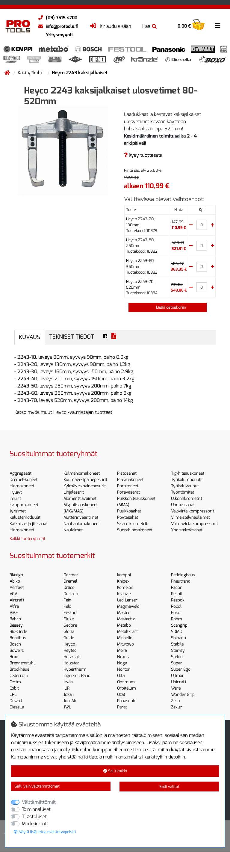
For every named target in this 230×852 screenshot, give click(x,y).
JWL (67, 707)
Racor (176, 587)
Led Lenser (127, 600)
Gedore (70, 625)
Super (176, 663)
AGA (13, 594)
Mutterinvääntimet (80, 517)
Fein (67, 600)
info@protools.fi (62, 26)
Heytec (69, 650)
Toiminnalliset (36, 809)
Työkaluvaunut (185, 486)
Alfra (14, 606)
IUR (66, 688)
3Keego (16, 575)
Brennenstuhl (22, 663)
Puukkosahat (129, 511)
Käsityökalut (31, 73)
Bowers (17, 650)
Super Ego (180, 669)
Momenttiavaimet (79, 498)
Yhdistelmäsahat (186, 530)
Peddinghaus (183, 575)
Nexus (123, 657)
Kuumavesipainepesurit (85, 479)
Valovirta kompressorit (192, 511)
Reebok (177, 600)
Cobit (14, 688)
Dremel (70, 581)
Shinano (178, 638)
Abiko (15, 581)
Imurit (15, 498)
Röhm (176, 619)
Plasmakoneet (130, 479)
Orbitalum (126, 688)
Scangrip (179, 625)
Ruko (175, 613)
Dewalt (16, 701)
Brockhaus (19, 669)
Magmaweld (128, 606)
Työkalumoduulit (187, 479)
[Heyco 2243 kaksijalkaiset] (63, 150)
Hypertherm (75, 669)
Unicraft (178, 682)
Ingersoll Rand (76, 675)
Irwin (68, 682)
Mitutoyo (125, 644)
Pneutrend (180, 581)
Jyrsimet (18, 511)
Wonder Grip (183, 694)
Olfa (121, 675)
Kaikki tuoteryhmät (27, 539)
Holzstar (71, 663)
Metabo (124, 625)
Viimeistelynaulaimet (190, 517)
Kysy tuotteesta (145, 155)
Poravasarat (128, 492)
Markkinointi (35, 824)
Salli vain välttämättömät (37, 786)
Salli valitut (169, 786)
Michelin (124, 638)
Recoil (176, 594)
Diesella (17, 707)
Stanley (178, 650)
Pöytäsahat (127, 517)
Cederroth (19, 675)
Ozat (121, 694)
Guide (68, 638)
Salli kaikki (117, 770)
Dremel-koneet (23, 479)
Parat (122, 707)
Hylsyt (16, 492)
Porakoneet (127, 486)
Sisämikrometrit (132, 524)
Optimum (126, 682)
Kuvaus (29, 337)
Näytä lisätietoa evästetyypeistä (47, 831)
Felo (67, 606)
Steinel (177, 657)
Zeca (175, 701)
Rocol (176, 606)
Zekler (176, 707)
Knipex (123, 581)
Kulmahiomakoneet (81, 473)
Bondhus (18, 638)
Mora (122, 650)
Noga (122, 663)
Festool (70, 613)
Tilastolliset (34, 816)
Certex (15, 682)
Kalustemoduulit (25, 517)
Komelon (125, 587)
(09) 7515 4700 (61, 18)
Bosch (15, 644)
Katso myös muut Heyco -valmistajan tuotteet (63, 412)
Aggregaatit (20, 473)
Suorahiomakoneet (134, 530)
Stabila (177, 644)
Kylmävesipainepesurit (84, 486)
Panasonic (126, 701)
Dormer (70, 575)
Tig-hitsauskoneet (187, 473)
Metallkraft (127, 631)
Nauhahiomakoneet (81, 524)
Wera (176, 688)
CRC (13, 694)
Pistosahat (127, 473)
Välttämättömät (39, 802)
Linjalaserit (73, 492)
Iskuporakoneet (24, 505)
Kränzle (124, 594)
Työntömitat (182, 492)
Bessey (16, 625)
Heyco (69, 644)
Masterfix (126, 619)
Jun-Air (70, 701)
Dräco (69, 587)
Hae (146, 26)
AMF (14, 613)
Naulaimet (73, 530)
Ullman (177, 675)
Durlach (70, 594)
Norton (124, 669)
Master (123, 613)
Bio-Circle (18, 631)
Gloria (68, 631)
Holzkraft (72, 657)
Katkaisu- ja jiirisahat (29, 524)
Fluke (68, 619)
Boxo (14, 657)
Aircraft (17, 600)
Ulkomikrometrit (186, 498)
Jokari (68, 694)
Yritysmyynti (59, 35)
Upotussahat (183, 505)
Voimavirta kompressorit (194, 524)
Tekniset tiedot (71, 336)
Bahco (15, 619)
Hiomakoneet (22, 486)
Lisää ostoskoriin (170, 307)
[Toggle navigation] (217, 26)
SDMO (176, 631)
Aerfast (17, 587)
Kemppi (124, 575)
